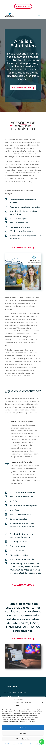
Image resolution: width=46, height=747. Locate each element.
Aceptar (23, 727)
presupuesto (23, 6)
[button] (43, 702)
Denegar (23, 733)
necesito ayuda (22, 87)
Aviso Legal (37, 744)
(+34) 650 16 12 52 (14, 696)
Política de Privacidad (25, 744)
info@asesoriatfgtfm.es (16, 692)
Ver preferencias (23, 739)
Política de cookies (11, 744)
